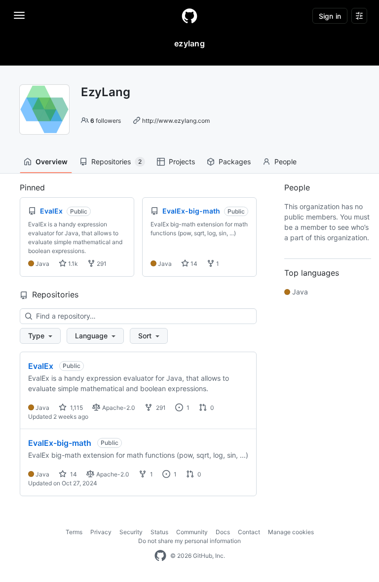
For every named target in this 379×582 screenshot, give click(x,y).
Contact (249, 532)
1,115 (76, 407)
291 (101, 263)
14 (193, 263)
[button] (40, 336)
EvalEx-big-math (59, 443)
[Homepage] (189, 16)
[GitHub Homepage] (160, 555)
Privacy (101, 532)
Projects (182, 161)
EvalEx (40, 366)
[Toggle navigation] (19, 15)
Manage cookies (291, 532)
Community (192, 532)
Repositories (116, 161)
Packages (235, 161)
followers (105, 120)
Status (159, 532)
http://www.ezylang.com (176, 120)
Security (131, 532)
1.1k (72, 263)
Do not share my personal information (189, 541)
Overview (52, 161)
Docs (223, 532)
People (285, 161)
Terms (74, 532)
